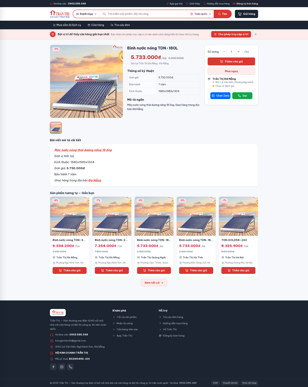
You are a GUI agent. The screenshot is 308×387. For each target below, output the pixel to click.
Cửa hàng (97, 25)
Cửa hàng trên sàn (127, 329)
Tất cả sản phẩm (127, 317)
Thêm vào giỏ (234, 61)
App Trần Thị (124, 335)
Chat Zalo (222, 95)
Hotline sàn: (70, 3)
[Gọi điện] (70, 366)
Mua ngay (231, 71)
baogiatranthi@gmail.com (70, 340)
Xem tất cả (152, 282)
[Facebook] (53, 366)
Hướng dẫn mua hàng (218, 3)
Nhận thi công (125, 323)
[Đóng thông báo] (255, 34)
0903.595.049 (78, 334)
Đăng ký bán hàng (247, 3)
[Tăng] (238, 51)
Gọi (244, 95)
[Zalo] (61, 366)
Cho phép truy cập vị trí (233, 34)
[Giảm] (224, 51)
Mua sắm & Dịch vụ (69, 25)
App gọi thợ (176, 3)
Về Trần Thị (170, 329)
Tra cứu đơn (122, 25)
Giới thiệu (194, 3)
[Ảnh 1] (56, 128)
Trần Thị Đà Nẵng (224, 79)
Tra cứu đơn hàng (173, 317)
